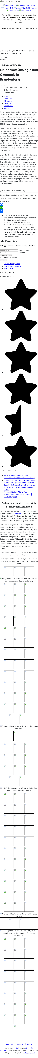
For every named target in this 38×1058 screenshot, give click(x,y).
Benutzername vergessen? (13, 266)
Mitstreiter (7, 108)
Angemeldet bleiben (9, 257)
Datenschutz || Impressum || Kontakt (19, 1044)
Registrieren (8, 269)
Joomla (15, 1048)
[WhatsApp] (19, 207)
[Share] (19, 211)
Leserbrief (7, 103)
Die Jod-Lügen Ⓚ (10, 497)
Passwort (22, 253)
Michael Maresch (29, 1053)
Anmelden (3, 260)
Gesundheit (8, 99)
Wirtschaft (8, 101)
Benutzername (24, 250)
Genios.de (17, 514)
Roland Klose (8, 106)
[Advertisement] (19, 43)
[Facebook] (19, 204)
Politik (6, 96)
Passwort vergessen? (12, 264)
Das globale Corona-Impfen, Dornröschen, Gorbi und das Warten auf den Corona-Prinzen (19, 487)
